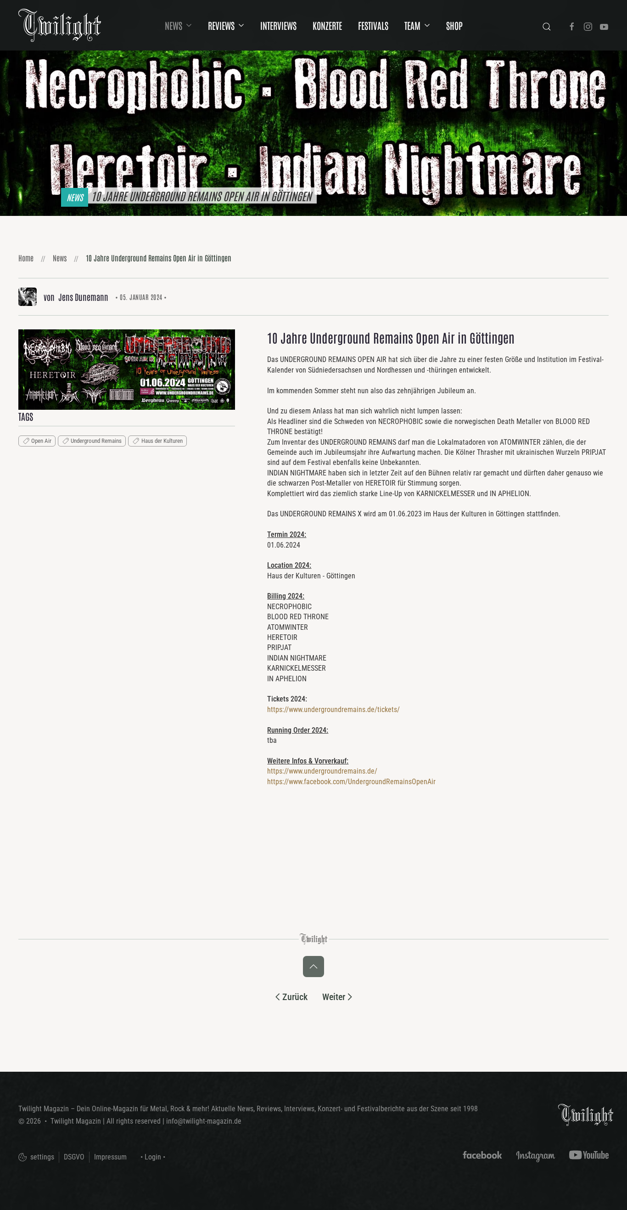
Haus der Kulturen (162, 440)
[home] (585, 1114)
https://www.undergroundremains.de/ (322, 771)
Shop (454, 25)
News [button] (173, 25)
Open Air (41, 440)
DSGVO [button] (74, 1157)
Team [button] (412, 25)
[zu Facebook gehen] (572, 25)
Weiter (333, 996)
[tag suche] (546, 25)
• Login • (152, 1157)
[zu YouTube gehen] (604, 25)
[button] (126, 369)
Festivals (373, 25)
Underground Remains (96, 440)
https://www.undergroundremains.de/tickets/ (333, 709)
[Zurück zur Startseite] (59, 25)
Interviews (278, 25)
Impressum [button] (110, 1157)
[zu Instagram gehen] (588, 25)
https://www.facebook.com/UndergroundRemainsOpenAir (351, 781)
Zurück (295, 996)
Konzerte (327, 25)
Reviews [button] (221, 25)
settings (41, 1157)
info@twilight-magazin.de (203, 1121)
